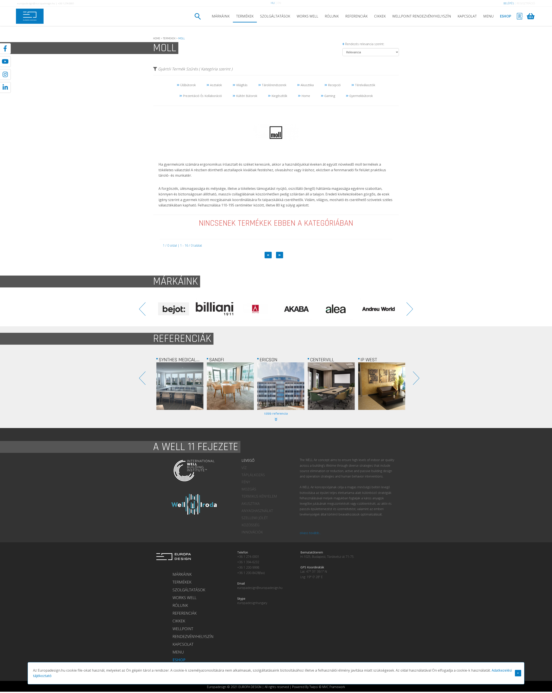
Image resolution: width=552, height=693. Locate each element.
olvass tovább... (310, 533)
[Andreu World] (300, 309)
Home (305, 96)
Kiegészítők (279, 96)
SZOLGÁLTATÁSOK (275, 16)
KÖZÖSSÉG (250, 525)
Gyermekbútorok (360, 96)
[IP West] (380, 386)
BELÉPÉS (508, 3)
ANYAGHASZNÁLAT (257, 510)
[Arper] (341, 309)
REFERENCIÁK (356, 16)
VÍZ (244, 467)
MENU (488, 16)
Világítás (241, 85)
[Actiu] (177, 309)
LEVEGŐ (248, 460)
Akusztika (307, 85)
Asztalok (215, 85)
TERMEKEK (169, 38)
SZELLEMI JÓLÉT (255, 517)
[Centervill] (329, 386)
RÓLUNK (332, 16)
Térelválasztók (364, 85)
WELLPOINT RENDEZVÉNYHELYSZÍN (421, 16)
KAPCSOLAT (467, 16)
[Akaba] (218, 309)
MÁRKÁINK (221, 16)
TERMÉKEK (245, 16)
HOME (156, 38)
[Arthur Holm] (382, 309)
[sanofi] (228, 386)
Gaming (329, 96)
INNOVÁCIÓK (252, 532)
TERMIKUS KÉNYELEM (259, 496)
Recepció (334, 85)
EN (279, 3)
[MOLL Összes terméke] (276, 158)
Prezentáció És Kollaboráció (202, 96)
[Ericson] (279, 386)
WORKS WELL (307, 16)
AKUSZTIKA (251, 503)
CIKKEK (380, 16)
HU (273, 3)
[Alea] (259, 309)
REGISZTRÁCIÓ (526, 3)
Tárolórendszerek (273, 85)
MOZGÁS (249, 489)
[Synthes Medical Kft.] (178, 386)
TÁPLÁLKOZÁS (253, 475)
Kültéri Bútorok (246, 96)
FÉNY (246, 482)
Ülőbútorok (187, 85)
